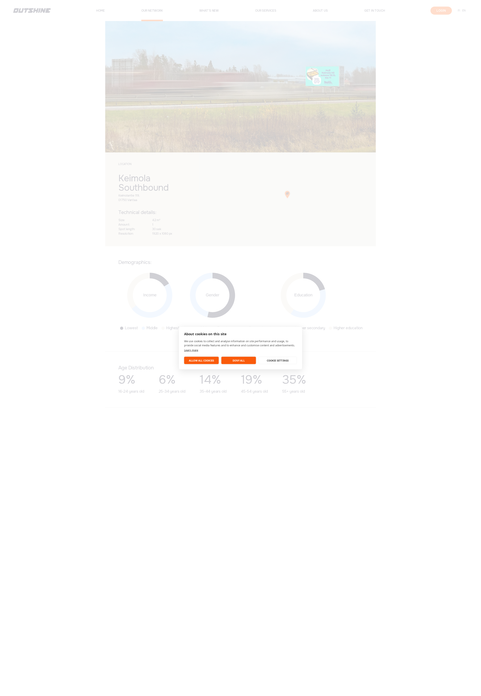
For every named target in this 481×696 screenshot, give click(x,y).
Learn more (191, 350)
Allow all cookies (201, 360)
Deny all (239, 360)
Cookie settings (278, 360)
